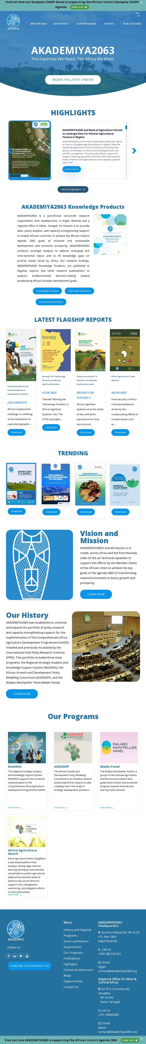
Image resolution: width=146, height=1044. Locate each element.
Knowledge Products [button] (47, 290)
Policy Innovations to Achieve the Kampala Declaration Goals (87, 380)
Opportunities (73, 981)
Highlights (71, 964)
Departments (73, 947)
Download (16, 432)
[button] (126, 123)
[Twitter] (20, 955)
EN (137, 13)
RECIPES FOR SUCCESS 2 (85, 395)
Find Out (78, 7)
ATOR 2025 (49, 393)
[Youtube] (27, 955)
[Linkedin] (14, 955)
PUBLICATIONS (132, 23)
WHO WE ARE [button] (39, 23)
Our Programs (73, 953)
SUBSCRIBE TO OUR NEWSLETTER (29, 965)
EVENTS (109, 23)
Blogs (67, 975)
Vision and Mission (76, 941)
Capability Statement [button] (79, 290)
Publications (72, 958)
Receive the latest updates (73, 80)
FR (139, 15)
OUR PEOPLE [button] (61, 23)
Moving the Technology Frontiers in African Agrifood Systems (53, 380)
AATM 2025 (118, 393)
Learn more (72, 171)
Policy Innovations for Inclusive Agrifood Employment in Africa (18, 390)
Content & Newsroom (78, 970)
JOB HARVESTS (17, 402)
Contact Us (71, 987)
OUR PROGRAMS (86, 23)
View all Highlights (72, 189)
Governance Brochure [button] (51, 301)
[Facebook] (8, 955)
